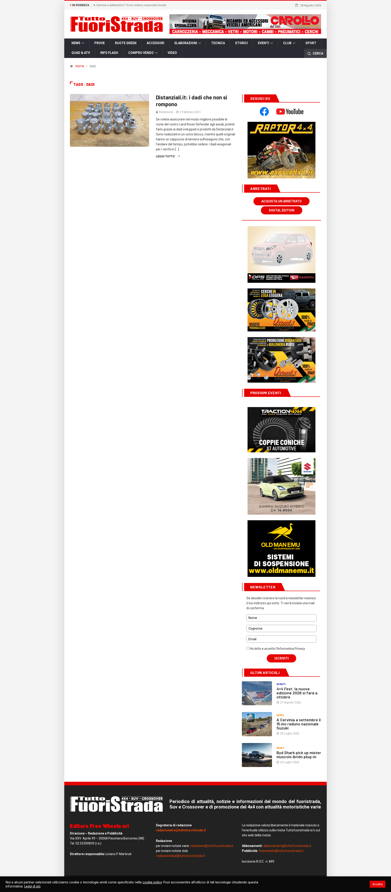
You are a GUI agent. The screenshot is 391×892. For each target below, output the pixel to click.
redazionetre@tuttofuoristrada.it (181, 830)
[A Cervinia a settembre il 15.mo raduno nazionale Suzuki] (257, 724)
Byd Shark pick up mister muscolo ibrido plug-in (299, 754)
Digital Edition (281, 210)
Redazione (166, 112)
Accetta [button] (377, 884)
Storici (241, 43)
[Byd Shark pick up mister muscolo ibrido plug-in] (257, 755)
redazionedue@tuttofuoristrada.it (181, 856)
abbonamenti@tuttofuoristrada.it (287, 846)
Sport (310, 43)
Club (287, 43)
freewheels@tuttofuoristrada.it (281, 851)
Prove (99, 43)
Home (80, 66)
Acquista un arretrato (281, 201)
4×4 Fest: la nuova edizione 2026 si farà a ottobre (297, 692)
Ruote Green (125, 43)
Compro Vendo (141, 53)
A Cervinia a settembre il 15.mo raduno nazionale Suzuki (129, 5)
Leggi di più (32, 886)
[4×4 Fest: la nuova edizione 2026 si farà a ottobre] (257, 693)
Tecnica (218, 43)
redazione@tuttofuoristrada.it (211, 846)
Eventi (263, 43)
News (76, 43)
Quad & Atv (81, 53)
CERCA (317, 53)
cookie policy (152, 882)
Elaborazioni (185, 43)
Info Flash (109, 53)
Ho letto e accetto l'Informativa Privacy (277, 648)
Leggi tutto (165, 156)
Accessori (155, 43)
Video (172, 53)
